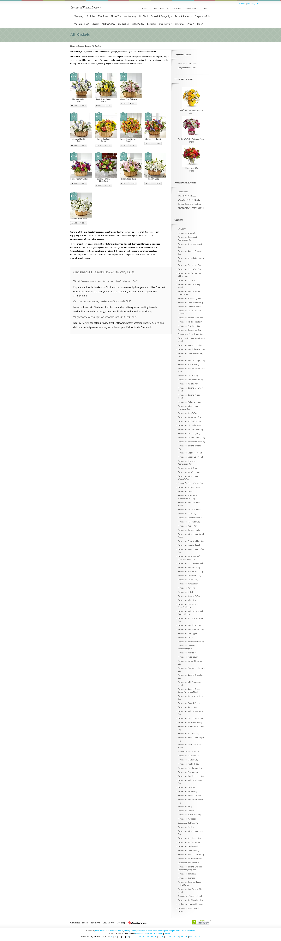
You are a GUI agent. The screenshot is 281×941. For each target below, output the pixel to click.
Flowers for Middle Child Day (189, 421)
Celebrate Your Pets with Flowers (191, 904)
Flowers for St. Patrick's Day (189, 487)
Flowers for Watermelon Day (189, 402)
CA (127, 937)
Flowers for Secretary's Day (189, 596)
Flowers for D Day (185, 807)
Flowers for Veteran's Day (188, 772)
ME (182, 937)
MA (190, 937)
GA (148, 937)
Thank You (116, 16)
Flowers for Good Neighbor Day (191, 541)
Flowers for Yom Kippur (187, 634)
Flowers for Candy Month (188, 846)
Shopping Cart (253, 4)
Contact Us (108, 922)
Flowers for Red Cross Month (190, 510)
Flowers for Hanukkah (187, 874)
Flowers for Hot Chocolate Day (190, 900)
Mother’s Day (108, 23)
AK (116, 937)
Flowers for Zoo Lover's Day (189, 576)
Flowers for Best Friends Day (189, 815)
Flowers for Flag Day (186, 827)
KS (170, 937)
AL (112, 937)
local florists (100, 931)
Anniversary (130, 16)
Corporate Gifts (202, 16)
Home (72, 45)
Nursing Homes (130, 931)
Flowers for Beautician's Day (189, 838)
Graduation (123, 23)
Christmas (179, 23)
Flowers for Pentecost (187, 819)
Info (84, 106)
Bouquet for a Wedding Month (190, 896)
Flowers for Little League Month (190, 563)
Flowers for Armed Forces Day (190, 722)
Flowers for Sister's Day (187, 413)
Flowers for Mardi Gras (187, 468)
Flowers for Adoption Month (189, 796)
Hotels (154, 8)
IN (162, 937)
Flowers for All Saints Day (188, 756)
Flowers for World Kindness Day (191, 776)
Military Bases (151, 931)
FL (144, 937)
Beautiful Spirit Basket (128, 178)
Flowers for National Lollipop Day (191, 360)
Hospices (141, 931)
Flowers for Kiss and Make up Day (191, 438)
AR (123, 937)
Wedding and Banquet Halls (169, 931)
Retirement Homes (115, 931)
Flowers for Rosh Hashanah (189, 545)
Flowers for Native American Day (191, 642)
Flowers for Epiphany (186, 280)
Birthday (90, 16)
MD (186, 937)
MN (199, 937)
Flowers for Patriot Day (187, 526)
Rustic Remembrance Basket (103, 100)
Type (200, 23)
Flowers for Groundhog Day (189, 298)
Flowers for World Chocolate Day (191, 349)
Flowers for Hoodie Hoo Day (189, 330)
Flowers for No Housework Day (190, 572)
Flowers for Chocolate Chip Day (191, 718)
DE (140, 937)
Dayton (167, 934)
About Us (95, 922)
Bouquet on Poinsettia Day (188, 863)
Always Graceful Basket (128, 99)
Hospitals (164, 8)
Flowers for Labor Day (187, 514)
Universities (191, 8)
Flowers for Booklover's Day (189, 417)
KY (174, 937)
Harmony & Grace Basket (78, 100)
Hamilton (148, 934)
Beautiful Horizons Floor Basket (103, 179)
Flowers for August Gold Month (190, 457)
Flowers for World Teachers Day (191, 629)
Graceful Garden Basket (79, 218)
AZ (120, 937)
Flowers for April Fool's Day (189, 567)
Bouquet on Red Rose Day (188, 823)
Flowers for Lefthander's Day (189, 425)
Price (190, 23)
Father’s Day (138, 23)
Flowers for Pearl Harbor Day (190, 859)
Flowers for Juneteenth (187, 233)
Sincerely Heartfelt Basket (78, 140)
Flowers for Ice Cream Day (188, 365)
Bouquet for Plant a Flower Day (190, 483)
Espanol (242, 4)
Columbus (158, 934)
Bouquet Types (83, 45)
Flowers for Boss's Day (187, 653)
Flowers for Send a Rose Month (190, 842)
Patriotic (151, 23)
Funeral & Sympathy (161, 16)
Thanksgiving (165, 23)
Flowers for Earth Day (186, 592)
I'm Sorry (182, 229)
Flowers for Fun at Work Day (189, 269)
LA (178, 937)
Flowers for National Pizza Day (190, 318)
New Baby (103, 16)
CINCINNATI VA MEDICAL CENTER (191, 208)
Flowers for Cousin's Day (188, 376)
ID (155, 937)
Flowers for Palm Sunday (188, 584)
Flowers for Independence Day (190, 345)
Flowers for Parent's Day (188, 384)
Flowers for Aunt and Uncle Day (190, 380)
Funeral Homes (177, 8)
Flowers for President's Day (189, 326)
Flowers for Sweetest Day (188, 657)
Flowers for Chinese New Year (190, 307)
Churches (203, 8)
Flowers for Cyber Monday (188, 850)
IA (166, 937)
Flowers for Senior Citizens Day (190, 429)
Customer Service (79, 922)
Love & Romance (183, 16)
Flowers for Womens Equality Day (191, 442)
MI (195, 937)
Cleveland (139, 934)
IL (159, 937)
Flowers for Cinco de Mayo (189, 703)
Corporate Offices (187, 931)
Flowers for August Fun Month (190, 453)
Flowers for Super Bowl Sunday (190, 303)
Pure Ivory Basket (153, 178)
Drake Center (183, 192)
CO (132, 937)
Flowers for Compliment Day (189, 265)
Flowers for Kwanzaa (186, 878)
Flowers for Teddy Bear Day (189, 522)
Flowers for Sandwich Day (188, 764)
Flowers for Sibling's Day (188, 580)
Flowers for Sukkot (185, 638)
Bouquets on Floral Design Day (190, 334)
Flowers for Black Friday (187, 791)
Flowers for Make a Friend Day (190, 322)
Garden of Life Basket (153, 139)
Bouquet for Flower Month (188, 752)
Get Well (143, 16)
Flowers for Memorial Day (188, 734)
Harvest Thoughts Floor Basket (128, 140)
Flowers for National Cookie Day (191, 855)
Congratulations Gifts (187, 68)
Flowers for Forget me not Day (190, 768)
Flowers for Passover (186, 588)
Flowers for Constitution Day (189, 530)
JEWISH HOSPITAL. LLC (187, 196)
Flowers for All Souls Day (188, 760)
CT (136, 937)
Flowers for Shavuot (186, 811)
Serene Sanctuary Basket (78, 178)
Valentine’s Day (81, 23)
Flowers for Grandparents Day (190, 518)
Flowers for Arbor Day (187, 600)
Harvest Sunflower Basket (103, 140)
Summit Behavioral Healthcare (190, 204)
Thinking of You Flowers (187, 64)
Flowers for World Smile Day (189, 625)
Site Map (121, 922)
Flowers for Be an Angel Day (189, 434)
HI (152, 937)
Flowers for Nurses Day (187, 707)
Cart (75, 106)
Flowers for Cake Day (186, 787)
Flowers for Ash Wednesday (189, 472)
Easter (95, 23)
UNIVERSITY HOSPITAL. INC (189, 200)
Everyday (79, 16)
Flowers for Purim (185, 491)
